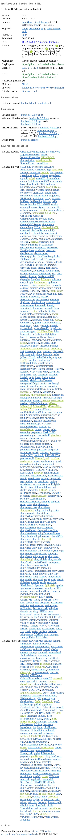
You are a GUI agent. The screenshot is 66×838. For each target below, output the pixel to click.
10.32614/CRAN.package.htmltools (40, 42)
